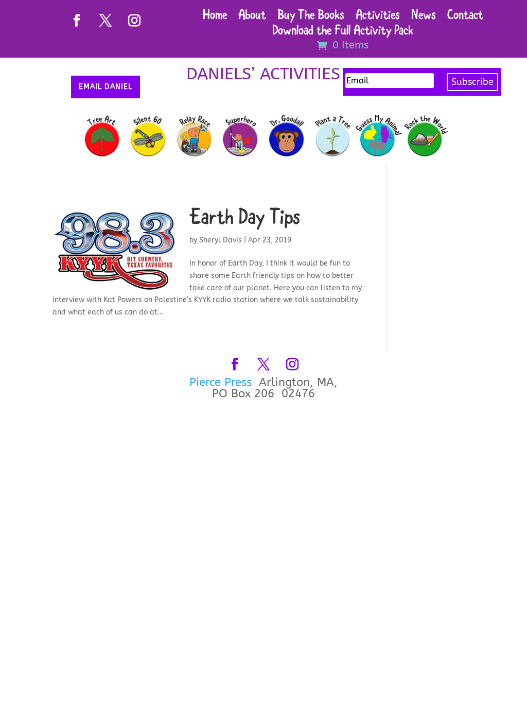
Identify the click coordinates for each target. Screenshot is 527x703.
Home (214, 17)
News (423, 17)
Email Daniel (105, 86)
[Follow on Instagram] (134, 20)
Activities (378, 17)
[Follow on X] (105, 20)
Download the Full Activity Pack (342, 33)
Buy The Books (310, 17)
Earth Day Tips (244, 219)
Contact (465, 17)
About (252, 17)
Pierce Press (222, 382)
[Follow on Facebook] (76, 20)
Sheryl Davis (220, 240)
